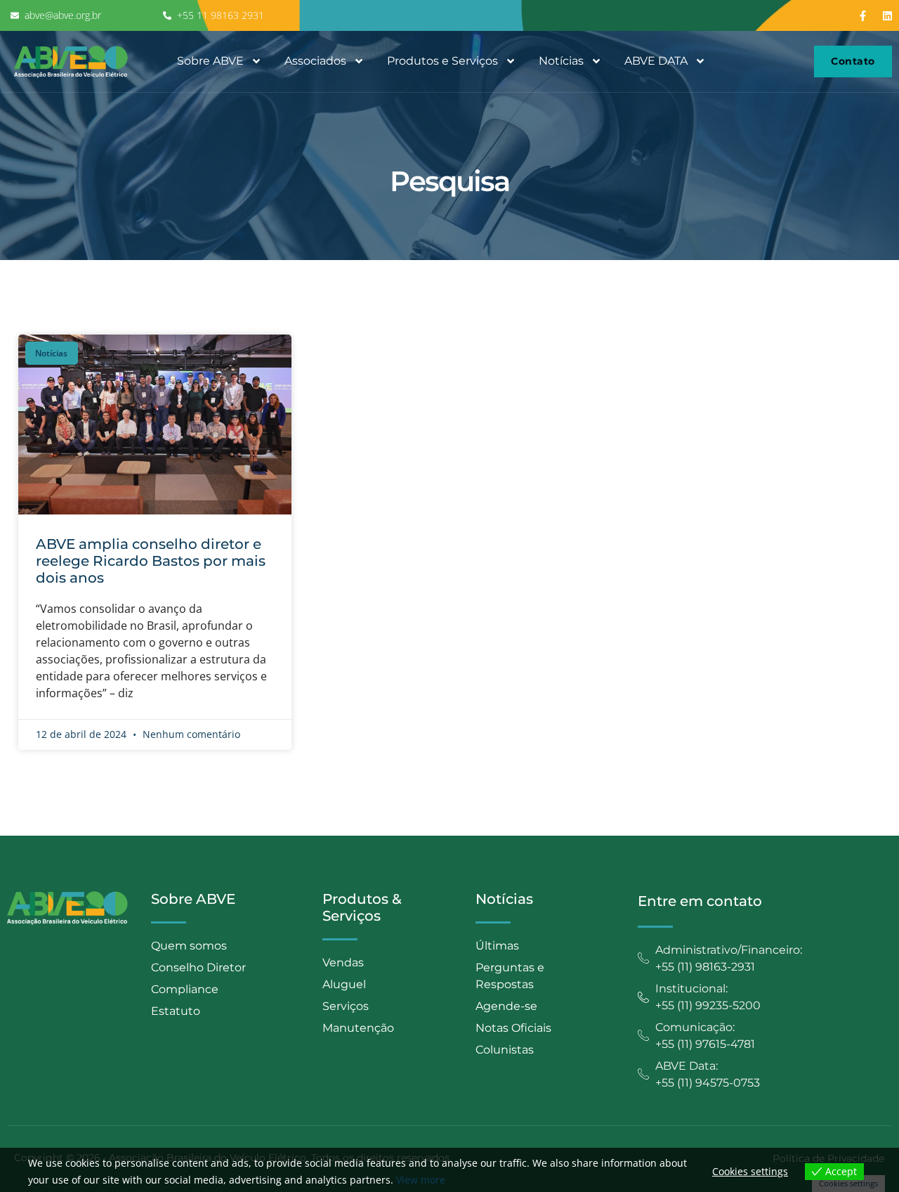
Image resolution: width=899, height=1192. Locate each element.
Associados (315, 60)
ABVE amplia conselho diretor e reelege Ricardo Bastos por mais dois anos (150, 561)
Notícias (561, 60)
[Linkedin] (887, 15)
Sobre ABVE (210, 60)
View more (420, 1179)
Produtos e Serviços (442, 60)
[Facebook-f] (863, 15)
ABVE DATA (656, 60)
